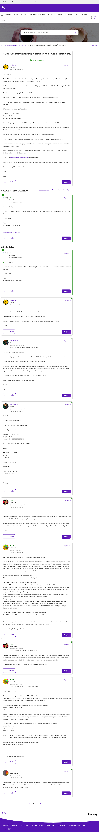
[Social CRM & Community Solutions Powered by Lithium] (92, 813)
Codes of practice (37, 825)
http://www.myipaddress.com (19, 157)
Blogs (3, 20)
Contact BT (5, 825)
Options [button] (94, 45)
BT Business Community (9, 45)
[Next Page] (44, 803)
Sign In (95, 17)
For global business (35, 2)
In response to (16, 305)
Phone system (61, 14)
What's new (18, 14)
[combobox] (49, 32)
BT (9, 829)
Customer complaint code (77, 825)
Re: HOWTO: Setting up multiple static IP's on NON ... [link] (47, 45)
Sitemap (14, 825)
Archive (23, 45)
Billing (77, 14)
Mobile (70, 14)
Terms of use (24, 825)
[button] (5, 182)
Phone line (37, 14)
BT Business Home (3, 7)
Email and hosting (48, 14)
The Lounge (85, 14)
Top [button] (5, 813)
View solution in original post (11, 232)
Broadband (28, 14)
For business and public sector (19, 2)
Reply (66, 182)
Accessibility (61, 825)
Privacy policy (50, 825)
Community (8, 14)
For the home (5, 2)
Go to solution (38, 60)
